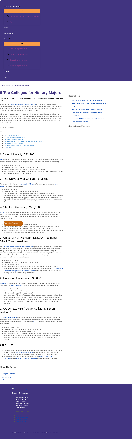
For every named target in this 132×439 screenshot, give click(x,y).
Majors (6, 27)
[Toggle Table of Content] (1, 132)
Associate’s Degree (22, 397)
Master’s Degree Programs (18, 60)
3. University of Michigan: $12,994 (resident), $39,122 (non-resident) (24, 141)
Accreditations (8, 33)
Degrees (6, 39)
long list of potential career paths (26, 358)
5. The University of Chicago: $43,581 (15, 137)
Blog (5, 77)
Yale (1, 159)
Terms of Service (57, 432)
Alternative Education (22, 403)
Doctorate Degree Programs (18, 66)
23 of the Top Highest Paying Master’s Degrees (87, 109)
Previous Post (5, 378)
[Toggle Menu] (22, 11)
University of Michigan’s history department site (18, 246)
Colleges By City (21, 421)
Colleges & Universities (11, 6)
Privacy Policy (36, 432)
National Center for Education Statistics (23, 104)
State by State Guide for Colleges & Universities (25, 16)
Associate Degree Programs (18, 49)
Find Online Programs (11, 223)
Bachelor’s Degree (22, 399)
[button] (20, 6)
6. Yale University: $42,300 (12, 135)
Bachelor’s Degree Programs (19, 54)
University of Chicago (28, 184)
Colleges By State (21, 419)
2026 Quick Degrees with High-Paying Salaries (87, 100)
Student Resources (22, 417)
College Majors (20, 407)
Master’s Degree (21, 401)
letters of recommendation (24, 352)
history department (16, 285)
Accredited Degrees (22, 405)
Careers (6, 71)
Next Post (4, 380)
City (11, 22)
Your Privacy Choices (46, 432)
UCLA (35, 321)
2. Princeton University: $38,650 (14, 143)
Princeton (3, 283)
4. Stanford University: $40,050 (14, 139)
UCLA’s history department (8, 317)
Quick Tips (8, 147)
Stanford (2, 212)
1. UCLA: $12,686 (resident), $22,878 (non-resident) (20, 145)
